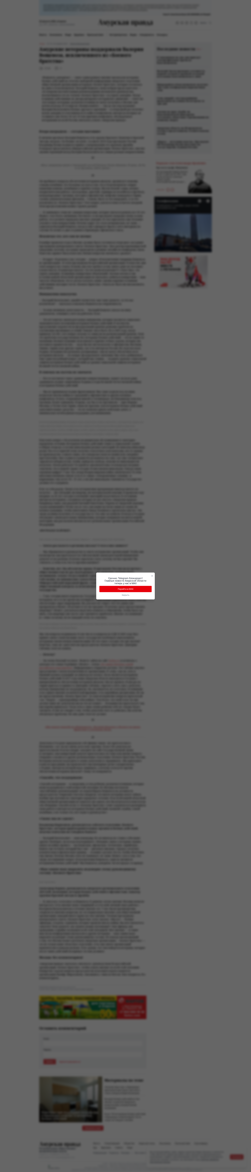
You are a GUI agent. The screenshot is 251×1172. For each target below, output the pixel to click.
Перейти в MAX (125, 589)
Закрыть (125, 595)
